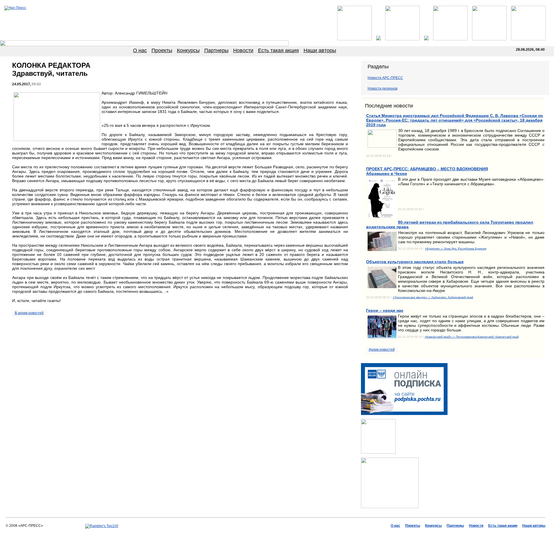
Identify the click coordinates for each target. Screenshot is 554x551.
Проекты (161, 50)
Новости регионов (382, 88)
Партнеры (216, 50)
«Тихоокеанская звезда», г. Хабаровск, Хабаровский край (433, 297)
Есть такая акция (278, 50)
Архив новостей (382, 350)
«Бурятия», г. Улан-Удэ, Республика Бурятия (455, 248)
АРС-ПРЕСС (239, 534)
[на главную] (15, 8)
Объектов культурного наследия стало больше (415, 261)
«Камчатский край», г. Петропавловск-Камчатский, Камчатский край (472, 336)
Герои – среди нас (384, 310)
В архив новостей (29, 313)
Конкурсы (188, 50)
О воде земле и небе (268, 534)
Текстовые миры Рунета (305, 534)
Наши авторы (320, 50)
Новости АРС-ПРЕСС (385, 78)
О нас (140, 50)
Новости (243, 50)
